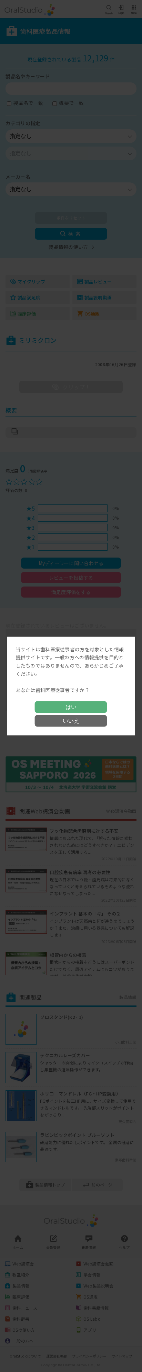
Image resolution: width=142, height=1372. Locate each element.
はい (71, 707)
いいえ (71, 721)
